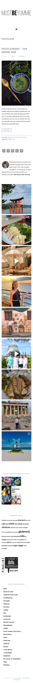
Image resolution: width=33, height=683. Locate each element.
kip (26, 536)
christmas (6, 527)
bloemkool (21, 520)
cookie (16, 527)
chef (7, 524)
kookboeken (10, 539)
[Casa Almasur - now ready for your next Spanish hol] (16, 261)
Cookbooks (12, 527)
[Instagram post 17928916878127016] (16, 199)
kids (22, 536)
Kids (4, 613)
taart (28, 542)
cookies (20, 527)
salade (18, 542)
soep (14, 139)
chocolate (26, 524)
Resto (5, 637)
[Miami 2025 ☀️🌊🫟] (16, 446)
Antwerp (4, 520)
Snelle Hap (6, 640)
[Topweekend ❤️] (16, 415)
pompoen (4, 542)
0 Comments (21, 56)
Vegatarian (6, 656)
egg (7, 532)
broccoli (27, 520)
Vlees (5, 662)
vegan (15, 545)
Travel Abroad (7, 650)
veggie (20, 545)
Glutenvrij (18, 137)
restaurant (13, 542)
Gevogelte (6, 601)
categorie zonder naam (10, 595)
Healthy (5, 610)
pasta (22, 540)
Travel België (7, 653)
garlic (9, 532)
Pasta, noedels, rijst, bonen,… (12, 631)
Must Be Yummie (16, 13)
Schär (22, 542)
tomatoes (9, 545)
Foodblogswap (7, 598)
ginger (16, 532)
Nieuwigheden (7, 625)
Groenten (24, 137)
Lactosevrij (6, 619)
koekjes (4, 540)
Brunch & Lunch (12, 137)
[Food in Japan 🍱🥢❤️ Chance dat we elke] (16, 230)
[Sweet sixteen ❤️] (16, 292)
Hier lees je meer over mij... (22, 174)
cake (4, 524)
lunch (18, 539)
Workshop (6, 665)
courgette (25, 527)
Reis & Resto (7, 634)
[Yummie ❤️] (16, 384)
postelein (10, 139)
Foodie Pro (17, 678)
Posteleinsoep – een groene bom (14, 50)
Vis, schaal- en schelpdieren (12, 659)
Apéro (5, 588)
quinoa (8, 542)
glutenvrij (24, 531)
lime (15, 539)
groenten (8, 536)
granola (4, 536)
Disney (3, 532)
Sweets (5, 646)
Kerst (12, 536)
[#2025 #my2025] (16, 354)
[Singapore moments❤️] (16, 323)
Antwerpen (9, 520)
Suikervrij (6, 643)
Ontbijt (5, 628)
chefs (11, 523)
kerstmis (17, 536)
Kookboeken (7, 616)
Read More (6, 130)
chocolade (18, 524)
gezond (13, 532)
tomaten (4, 545)
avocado (15, 520)
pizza (25, 539)
